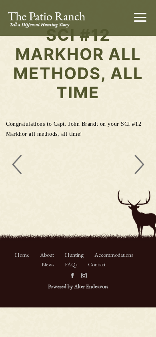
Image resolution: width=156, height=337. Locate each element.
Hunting (74, 254)
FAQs (71, 264)
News (48, 264)
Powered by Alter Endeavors (78, 286)
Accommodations (113, 254)
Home (22, 254)
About (47, 254)
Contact (97, 264)
